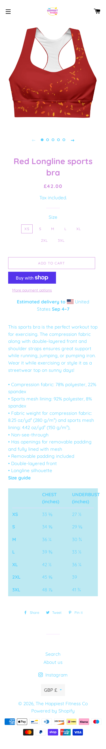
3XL (61, 240)
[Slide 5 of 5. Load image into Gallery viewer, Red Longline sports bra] (64, 139)
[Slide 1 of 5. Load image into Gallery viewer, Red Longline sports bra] (42, 139)
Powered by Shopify (53, 711)
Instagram (56, 675)
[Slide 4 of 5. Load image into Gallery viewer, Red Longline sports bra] (58, 139)
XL (78, 229)
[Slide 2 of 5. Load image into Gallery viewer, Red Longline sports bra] (47, 139)
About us (53, 662)
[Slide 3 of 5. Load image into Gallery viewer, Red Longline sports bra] (53, 139)
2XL (44, 240)
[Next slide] (73, 140)
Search (53, 654)
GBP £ (50, 690)
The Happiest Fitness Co (62, 703)
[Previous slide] (33, 140)
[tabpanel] (53, 74)
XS (26, 229)
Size (53, 217)
